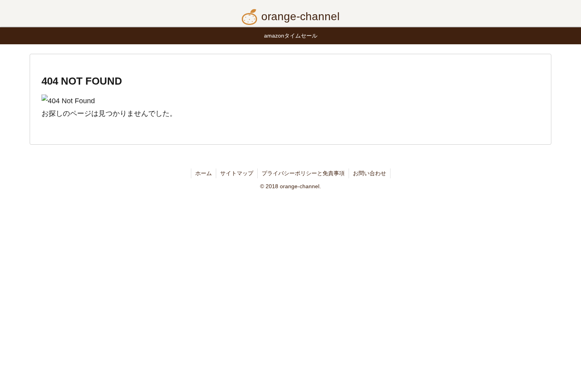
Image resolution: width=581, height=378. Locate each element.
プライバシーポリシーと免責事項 (303, 173)
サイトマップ (236, 173)
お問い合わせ (369, 173)
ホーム (203, 173)
